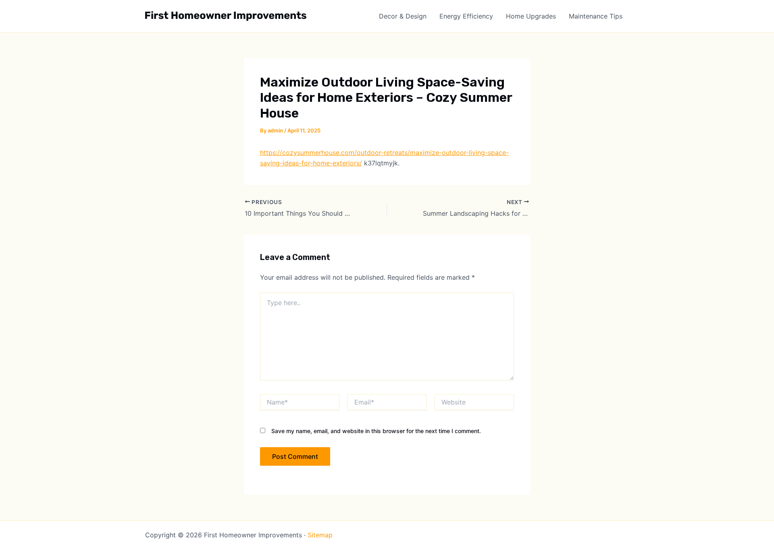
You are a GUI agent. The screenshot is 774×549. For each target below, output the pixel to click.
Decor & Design (403, 16)
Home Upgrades (531, 16)
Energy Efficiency (466, 16)
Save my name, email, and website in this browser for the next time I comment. (376, 430)
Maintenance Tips (595, 16)
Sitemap (320, 535)
